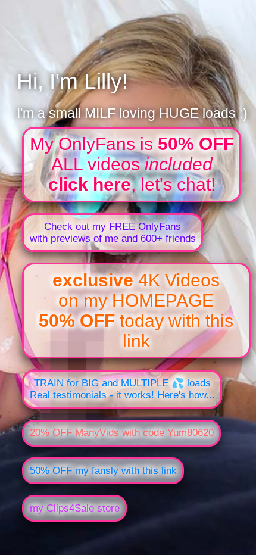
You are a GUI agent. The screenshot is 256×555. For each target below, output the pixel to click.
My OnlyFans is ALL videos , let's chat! (132, 164)
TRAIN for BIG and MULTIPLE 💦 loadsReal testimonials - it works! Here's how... (122, 389)
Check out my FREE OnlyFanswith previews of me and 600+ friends (113, 232)
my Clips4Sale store (75, 508)
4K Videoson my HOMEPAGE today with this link (136, 310)
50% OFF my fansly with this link (103, 470)
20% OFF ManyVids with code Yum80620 (122, 432)
